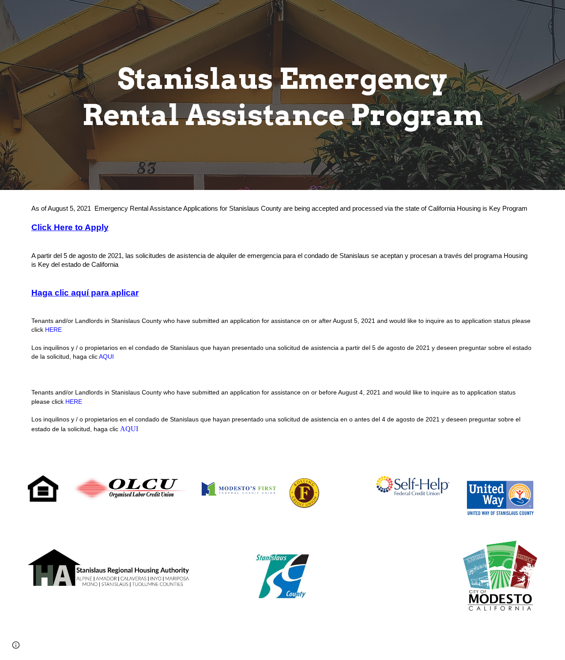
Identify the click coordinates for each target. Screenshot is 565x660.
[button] (16, 645)
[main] (282, 94)
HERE (53, 329)
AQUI (106, 356)
